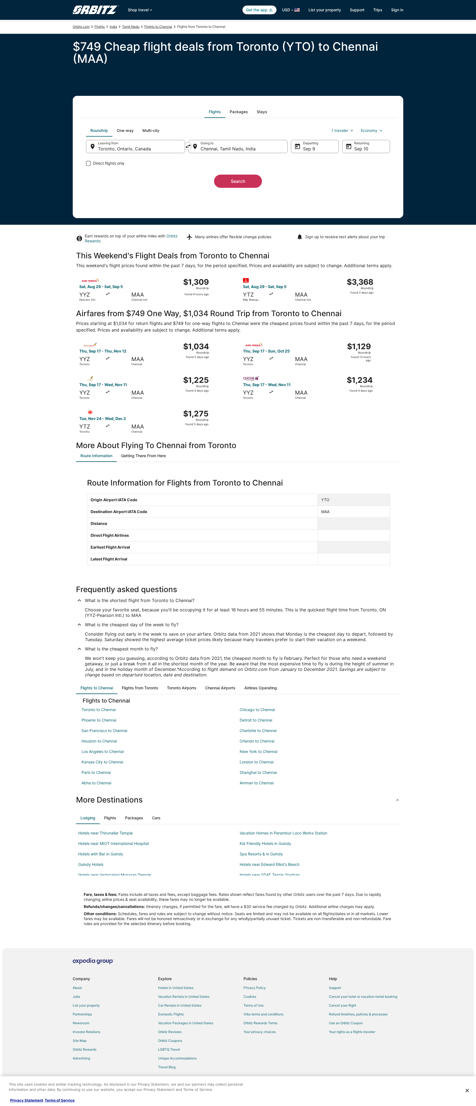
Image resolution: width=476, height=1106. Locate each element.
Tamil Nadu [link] (130, 27)
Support (357, 9)
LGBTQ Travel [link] (169, 1049)
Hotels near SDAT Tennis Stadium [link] (270, 874)
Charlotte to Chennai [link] (258, 730)
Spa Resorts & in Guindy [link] (261, 854)
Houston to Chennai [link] (99, 741)
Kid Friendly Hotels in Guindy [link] (265, 843)
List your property (325, 9)
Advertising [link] (81, 1058)
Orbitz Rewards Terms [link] (260, 1023)
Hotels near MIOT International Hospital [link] (113, 843)
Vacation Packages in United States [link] (185, 1023)
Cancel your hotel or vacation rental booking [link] (363, 996)
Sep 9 (309, 148)
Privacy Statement (26, 1100)
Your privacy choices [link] (260, 1032)
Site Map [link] (79, 1041)
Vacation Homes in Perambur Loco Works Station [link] (283, 833)
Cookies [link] (250, 996)
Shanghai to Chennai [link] (258, 772)
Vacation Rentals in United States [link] (183, 996)
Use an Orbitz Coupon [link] (346, 1023)
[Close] (467, 1091)
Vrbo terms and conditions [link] (263, 1014)
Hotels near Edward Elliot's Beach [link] (269, 864)
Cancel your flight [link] (342, 1005)
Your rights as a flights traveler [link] (352, 1032)
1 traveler (339, 130)
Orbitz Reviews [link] (170, 1032)
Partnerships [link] (82, 1014)
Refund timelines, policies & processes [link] (358, 1014)
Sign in (397, 9)
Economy (369, 130)
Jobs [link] (76, 996)
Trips (377, 9)
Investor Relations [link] (86, 1032)
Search (238, 181)
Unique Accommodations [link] (177, 1058)
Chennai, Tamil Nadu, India (228, 148)
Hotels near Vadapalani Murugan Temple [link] (114, 874)
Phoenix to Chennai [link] (99, 720)
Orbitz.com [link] (81, 27)
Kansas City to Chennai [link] (102, 762)
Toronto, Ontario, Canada (124, 148)
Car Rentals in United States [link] (179, 1005)
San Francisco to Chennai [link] (104, 730)
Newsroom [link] (81, 1023)
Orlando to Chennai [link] (257, 741)
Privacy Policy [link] (255, 988)
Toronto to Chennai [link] (99, 709)
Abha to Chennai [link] (96, 782)
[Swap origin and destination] (188, 146)
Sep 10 (361, 148)
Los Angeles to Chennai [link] (103, 751)
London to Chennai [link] (257, 762)
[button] (238, 799)
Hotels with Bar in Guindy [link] (100, 854)
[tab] (214, 112)
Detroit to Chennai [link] (256, 720)
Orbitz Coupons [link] (170, 1041)
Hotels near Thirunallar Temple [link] (105, 833)
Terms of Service (60, 1100)
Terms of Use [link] (254, 1005)
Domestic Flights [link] (171, 1014)
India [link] (113, 27)
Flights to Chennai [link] (158, 27)
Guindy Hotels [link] (90, 864)
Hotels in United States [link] (175, 988)
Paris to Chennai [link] (96, 772)
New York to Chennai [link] (258, 751)
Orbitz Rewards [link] (84, 1049)
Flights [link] (99, 27)
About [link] (77, 988)
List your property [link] (86, 1005)
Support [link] (335, 988)
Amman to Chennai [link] (257, 782)
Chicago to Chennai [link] (257, 709)
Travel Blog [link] (166, 1067)
